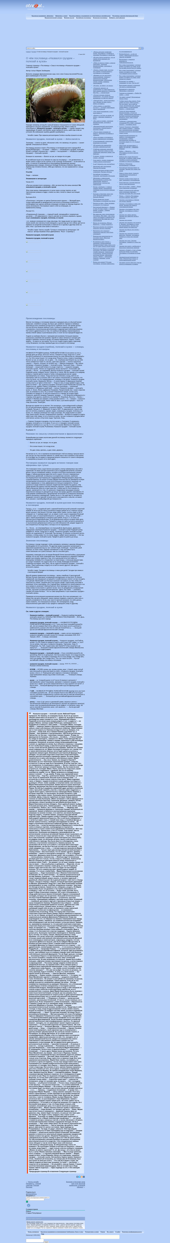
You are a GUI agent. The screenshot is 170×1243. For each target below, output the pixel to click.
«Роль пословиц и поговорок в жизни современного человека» (103, 138)
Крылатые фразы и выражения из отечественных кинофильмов (89, 16)
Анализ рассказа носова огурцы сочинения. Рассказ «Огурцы (103, 171)
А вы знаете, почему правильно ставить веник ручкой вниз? (103, 160)
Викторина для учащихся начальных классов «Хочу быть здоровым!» (103, 232)
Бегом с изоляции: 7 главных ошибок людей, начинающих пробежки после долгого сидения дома (104, 189)
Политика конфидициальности (132, 1232)
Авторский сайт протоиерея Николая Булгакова (102, 167)
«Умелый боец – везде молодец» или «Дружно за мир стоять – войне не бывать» (104, 102)
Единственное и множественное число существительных (129, 183)
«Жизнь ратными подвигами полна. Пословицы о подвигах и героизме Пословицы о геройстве (104, 53)
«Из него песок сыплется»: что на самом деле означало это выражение (104, 59)
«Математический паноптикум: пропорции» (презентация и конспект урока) (103, 128)
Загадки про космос (125, 220)
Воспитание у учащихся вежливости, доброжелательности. (127, 61)
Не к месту (110, 1232)
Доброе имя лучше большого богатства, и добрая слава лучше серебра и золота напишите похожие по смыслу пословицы (130, 159)
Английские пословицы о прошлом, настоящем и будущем (104, 175)
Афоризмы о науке (61, 16)
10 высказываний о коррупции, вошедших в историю (103, 142)
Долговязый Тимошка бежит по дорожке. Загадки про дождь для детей (129, 169)
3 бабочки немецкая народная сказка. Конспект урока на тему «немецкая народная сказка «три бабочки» (104, 151)
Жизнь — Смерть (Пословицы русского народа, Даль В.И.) (129, 196)
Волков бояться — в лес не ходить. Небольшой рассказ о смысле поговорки (128, 55)
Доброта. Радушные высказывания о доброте (127, 164)
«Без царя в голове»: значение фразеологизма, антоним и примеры (103, 122)
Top (42, 1234)
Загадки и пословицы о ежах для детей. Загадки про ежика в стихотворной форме (129, 205)
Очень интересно (33, 1232)
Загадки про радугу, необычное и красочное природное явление (130, 246)
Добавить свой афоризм (117, 18)
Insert (46, 1242)
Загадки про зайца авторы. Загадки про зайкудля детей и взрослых (129, 216)
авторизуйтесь (31, 1194)
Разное (103, 1232)
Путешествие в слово (92, 1232)
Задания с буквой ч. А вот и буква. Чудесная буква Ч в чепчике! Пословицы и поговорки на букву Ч (130, 252)
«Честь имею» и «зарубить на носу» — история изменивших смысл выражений (104, 107)
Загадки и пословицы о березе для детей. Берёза (129, 200)
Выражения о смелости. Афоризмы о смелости (127, 90)
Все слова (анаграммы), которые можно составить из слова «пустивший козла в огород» (130, 72)
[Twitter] (79, 1177)
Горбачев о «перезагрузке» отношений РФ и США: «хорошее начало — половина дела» (130, 123)
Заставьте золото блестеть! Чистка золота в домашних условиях (130, 263)
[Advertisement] (85, 33)
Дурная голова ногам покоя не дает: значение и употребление (129, 179)
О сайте (117, 1232)
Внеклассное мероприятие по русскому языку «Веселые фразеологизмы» (103, 237)
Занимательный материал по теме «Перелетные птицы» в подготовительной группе (128, 258)
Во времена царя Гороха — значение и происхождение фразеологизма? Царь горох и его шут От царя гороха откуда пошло (104, 244)
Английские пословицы (83, 18)
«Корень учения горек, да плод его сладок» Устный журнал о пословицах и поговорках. (103, 71)
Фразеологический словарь (53, 18)
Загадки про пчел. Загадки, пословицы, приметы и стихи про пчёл (130, 242)
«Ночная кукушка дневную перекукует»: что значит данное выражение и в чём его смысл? (103, 96)
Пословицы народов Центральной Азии (125, 16)
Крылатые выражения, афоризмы (42, 16)
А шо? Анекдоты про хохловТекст (104, 164)
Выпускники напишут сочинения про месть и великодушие (129, 86)
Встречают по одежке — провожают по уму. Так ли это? (129, 82)
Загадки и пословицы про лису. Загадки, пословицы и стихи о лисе (129, 210)
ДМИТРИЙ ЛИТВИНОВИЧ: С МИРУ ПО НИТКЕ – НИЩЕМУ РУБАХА (128, 147)
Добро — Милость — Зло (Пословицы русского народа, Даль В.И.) (128, 152)
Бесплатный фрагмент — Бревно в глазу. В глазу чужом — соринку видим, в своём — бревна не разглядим (104, 209)
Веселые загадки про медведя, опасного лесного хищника (103, 227)
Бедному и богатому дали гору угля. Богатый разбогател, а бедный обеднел (75, 1184)
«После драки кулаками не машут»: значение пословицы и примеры (103, 133)
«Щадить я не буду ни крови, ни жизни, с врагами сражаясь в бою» (103, 117)
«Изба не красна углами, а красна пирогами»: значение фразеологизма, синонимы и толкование (104, 65)
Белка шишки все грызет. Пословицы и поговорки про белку (104, 200)
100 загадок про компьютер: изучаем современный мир (102, 146)
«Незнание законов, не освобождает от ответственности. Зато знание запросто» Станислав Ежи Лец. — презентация (104, 90)
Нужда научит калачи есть (35, 1222)
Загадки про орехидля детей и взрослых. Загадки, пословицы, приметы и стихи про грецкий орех (129, 236)
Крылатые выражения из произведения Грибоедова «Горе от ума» (62, 1232)
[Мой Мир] (84, 1177)
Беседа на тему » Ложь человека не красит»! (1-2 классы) (103, 204)
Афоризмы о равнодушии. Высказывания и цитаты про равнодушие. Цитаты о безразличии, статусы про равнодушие (102, 181)
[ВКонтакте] (77, 1177)
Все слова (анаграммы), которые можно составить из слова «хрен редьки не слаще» (130, 77)
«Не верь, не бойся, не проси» (103, 85)
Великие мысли (69, 18)
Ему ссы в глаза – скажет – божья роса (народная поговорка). (130, 187)
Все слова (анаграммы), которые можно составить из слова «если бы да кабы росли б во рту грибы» (130, 66)
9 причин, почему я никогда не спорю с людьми (103, 157)
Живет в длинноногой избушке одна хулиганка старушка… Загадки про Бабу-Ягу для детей (129, 192)
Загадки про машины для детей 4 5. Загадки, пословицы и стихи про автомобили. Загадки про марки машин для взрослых (130, 225)
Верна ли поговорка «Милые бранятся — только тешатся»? (103, 223)
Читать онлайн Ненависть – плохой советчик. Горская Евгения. (33, 1184)
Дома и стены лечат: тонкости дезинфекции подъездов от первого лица (129, 174)
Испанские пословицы (100, 18)
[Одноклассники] (82, 1177)
